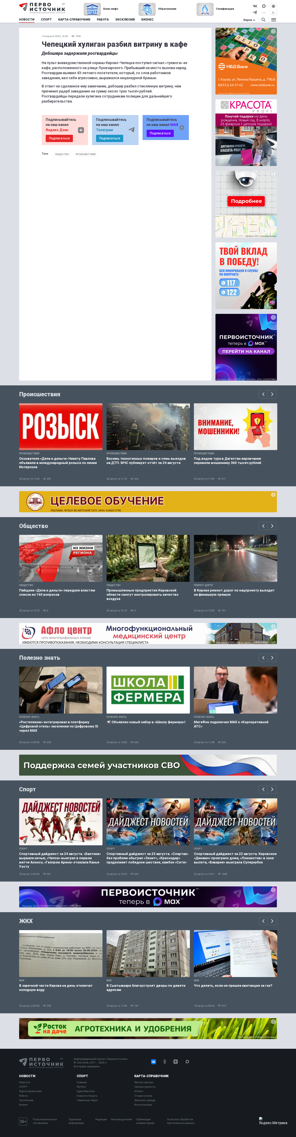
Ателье (138, 1091)
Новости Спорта (87, 1095)
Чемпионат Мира (87, 1100)
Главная (82, 1082)
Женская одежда (144, 1100)
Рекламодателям (121, 1119)
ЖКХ (26, 921)
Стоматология (143, 1095)
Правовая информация (76, 1121)
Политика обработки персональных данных (181, 1121)
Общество (62, 154)
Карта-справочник (30, 1091)
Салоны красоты (144, 1086)
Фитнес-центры (143, 1082)
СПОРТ (23, 1086)
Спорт (27, 789)
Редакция (101, 1119)
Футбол (81, 1086)
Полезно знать (39, 657)
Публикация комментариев (145, 1121)
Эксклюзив (26, 1100)
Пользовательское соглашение (45, 1121)
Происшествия (86, 154)
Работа (23, 1095)
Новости (27, 1076)
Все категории (143, 1104)
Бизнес (23, 1104)
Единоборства (86, 1091)
